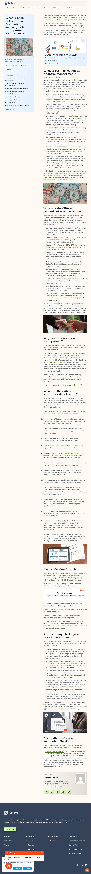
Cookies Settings (75, 854)
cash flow (9, 69)
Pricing (6, 845)
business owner (25, 66)
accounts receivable (75, 118)
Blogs (15, 8)
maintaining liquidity (56, 362)
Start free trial (10, 829)
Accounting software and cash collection (17, 105)
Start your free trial (51, 63)
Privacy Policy (74, 845)
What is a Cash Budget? (73, 385)
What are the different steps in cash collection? (14, 93)
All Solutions (30, 845)
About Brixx (8, 841)
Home (9, 8)
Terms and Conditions (77, 841)
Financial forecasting (12, 66)
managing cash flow (50, 177)
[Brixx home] (10, 3)
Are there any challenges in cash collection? (13, 101)
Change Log (30, 849)
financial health (57, 17)
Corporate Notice (75, 849)
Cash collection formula (12, 97)
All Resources (52, 841)
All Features (30, 841)
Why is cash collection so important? (16, 89)
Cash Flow (22, 8)
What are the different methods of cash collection (15, 84)
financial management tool (54, 751)
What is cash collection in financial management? (15, 79)
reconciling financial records (72, 453)
